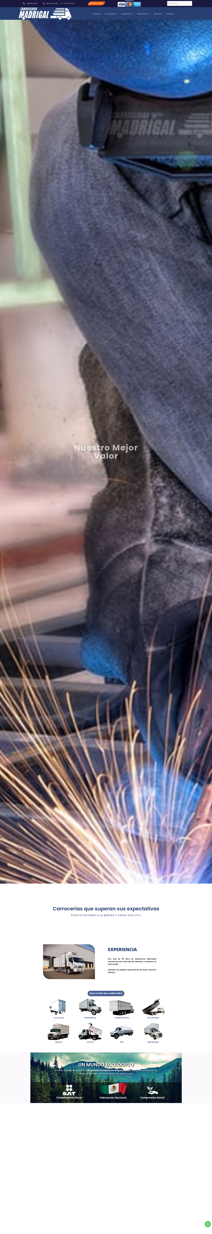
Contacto (170, 13)
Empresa (96, 13)
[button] (96, 3)
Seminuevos (142, 13)
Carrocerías (110, 13)
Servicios (158, 13)
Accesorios (126, 13)
